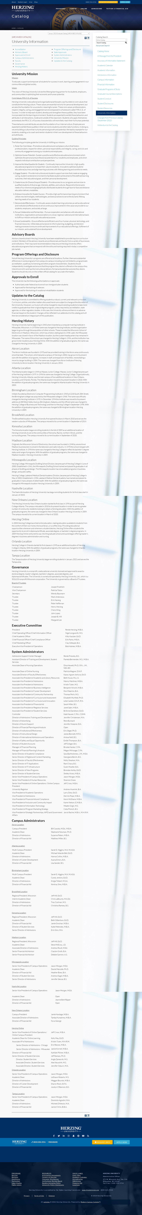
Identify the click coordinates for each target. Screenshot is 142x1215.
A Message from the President (109, 56)
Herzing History (21, 66)
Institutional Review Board (52, 1181)
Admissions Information (107, 75)
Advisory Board (21, 52)
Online (96, 8)
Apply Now (125, 2)
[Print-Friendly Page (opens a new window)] (86, 38)
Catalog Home (103, 51)
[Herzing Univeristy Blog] (88, 1136)
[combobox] (69, 33)
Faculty (18, 61)
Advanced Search (103, 45)
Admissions (104, 8)
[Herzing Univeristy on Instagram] (69, 1136)
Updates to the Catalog (63, 61)
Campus (89, 8)
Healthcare (16, 1179)
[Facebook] (54, 1136)
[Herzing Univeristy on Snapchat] (73, 1136)
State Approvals (60, 52)
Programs (81, 8)
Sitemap (52, 1196)
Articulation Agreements (51, 1175)
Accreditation (20, 49)
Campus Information (106, 79)
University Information (106, 113)
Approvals (19, 55)
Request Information (108, 2)
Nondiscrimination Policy (51, 1183)
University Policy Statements (53, 1185)
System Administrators (63, 55)
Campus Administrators (24, 58)
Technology (16, 1181)
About (14, 2)
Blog (35, 2)
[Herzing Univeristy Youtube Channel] (83, 1136)
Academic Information (106, 70)
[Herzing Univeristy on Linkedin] (64, 1136)
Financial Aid (77, 1183)
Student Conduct (104, 99)
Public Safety (17, 1185)
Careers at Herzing (49, 1177)
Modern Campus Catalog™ (91, 1202)
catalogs (47, 1202)
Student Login (22, 2)
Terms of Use (39, 1196)
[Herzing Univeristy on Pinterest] (78, 1136)
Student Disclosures (105, 103)
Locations (76, 1185)
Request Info (103, 1142)
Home (14, 28)
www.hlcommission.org (90, 1190)
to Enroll (26, 55)
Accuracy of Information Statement (111, 61)
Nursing (15, 1175)
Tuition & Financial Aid (120, 8)
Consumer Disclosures (50, 1179)
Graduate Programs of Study (109, 89)
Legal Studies (17, 1183)
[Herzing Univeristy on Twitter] (59, 1136)
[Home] (24, 7)
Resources (46, 1173)
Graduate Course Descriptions (110, 94)
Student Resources (105, 108)
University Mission (61, 58)
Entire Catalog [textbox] (101, 40)
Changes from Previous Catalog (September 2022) (110, 119)
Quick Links (78, 1173)
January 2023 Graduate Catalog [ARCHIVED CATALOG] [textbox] (65, 33)
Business (15, 1177)
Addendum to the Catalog (108, 125)
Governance (20, 64)
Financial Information (106, 84)
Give (30, 2)
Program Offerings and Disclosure (67, 49)
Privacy (27, 1196)
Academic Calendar (105, 65)
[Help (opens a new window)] (88, 38)
